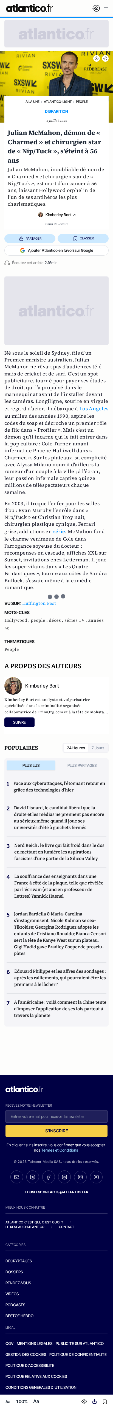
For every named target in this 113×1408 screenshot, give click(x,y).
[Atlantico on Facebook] (48, 1176)
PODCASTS (15, 1304)
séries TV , (76, 620)
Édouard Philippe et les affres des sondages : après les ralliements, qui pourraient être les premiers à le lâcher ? (60, 978)
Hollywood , (17, 620)
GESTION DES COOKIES (25, 1354)
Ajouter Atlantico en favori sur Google (60, 250)
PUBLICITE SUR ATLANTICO (80, 1343)
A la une (32, 102)
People (82, 102)
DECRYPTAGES (18, 1261)
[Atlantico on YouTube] (96, 1177)
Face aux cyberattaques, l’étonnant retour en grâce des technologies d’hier (59, 787)
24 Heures (76, 747)
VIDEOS (12, 1293)
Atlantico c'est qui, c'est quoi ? (34, 1222)
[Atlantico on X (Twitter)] (32, 1176)
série (59, 531)
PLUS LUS (31, 765)
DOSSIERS (14, 1272)
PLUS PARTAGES (82, 765)
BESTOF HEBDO (19, 1315)
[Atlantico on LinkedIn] (64, 1176)
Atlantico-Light (58, 102)
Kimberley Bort (58, 214)
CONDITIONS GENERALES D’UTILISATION (41, 1387)
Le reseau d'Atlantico (24, 1227)
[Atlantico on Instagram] (80, 1177)
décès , (56, 620)
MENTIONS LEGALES (34, 1343)
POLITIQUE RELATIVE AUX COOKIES (36, 1376)
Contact (66, 1227)
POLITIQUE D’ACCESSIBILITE (29, 1365)
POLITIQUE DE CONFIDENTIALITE (78, 1354)
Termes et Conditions (59, 1150)
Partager (33, 238)
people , (40, 620)
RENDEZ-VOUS (18, 1282)
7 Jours (98, 747)
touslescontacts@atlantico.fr (56, 1192)
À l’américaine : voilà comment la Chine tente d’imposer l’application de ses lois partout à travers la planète (60, 1009)
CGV (9, 1343)
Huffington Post (39, 603)
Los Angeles (94, 408)
